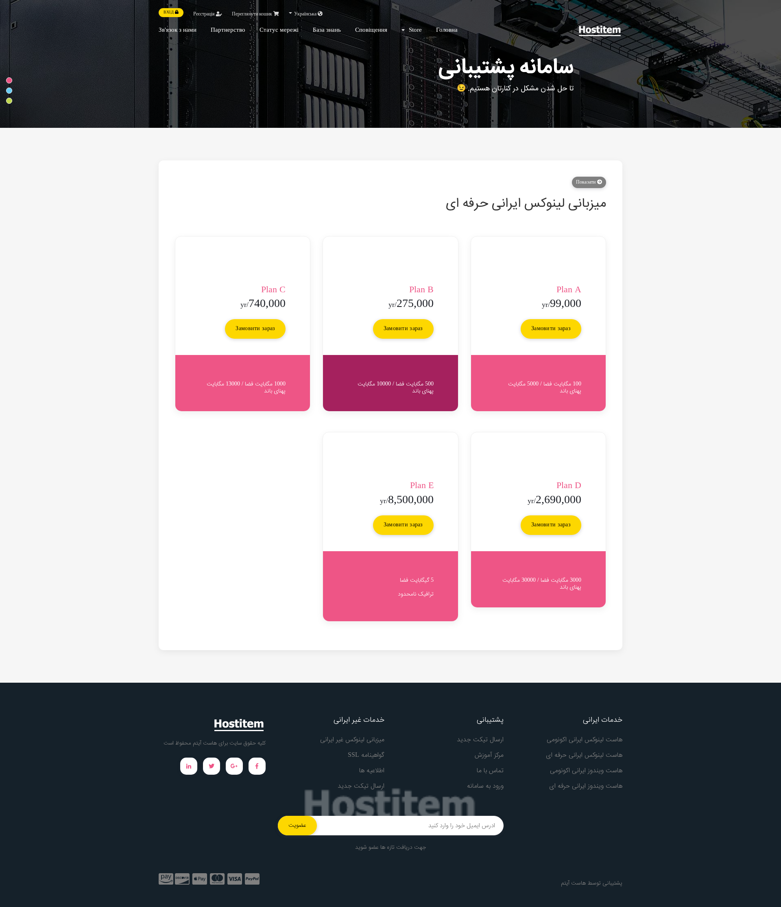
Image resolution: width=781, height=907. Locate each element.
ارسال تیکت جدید (480, 739)
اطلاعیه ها (371, 770)
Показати (586, 182)
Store (414, 30)
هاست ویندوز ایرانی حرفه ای (585, 786)
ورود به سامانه (485, 786)
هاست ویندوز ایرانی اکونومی (586, 770)
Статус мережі (279, 30)
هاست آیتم (573, 883)
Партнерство (228, 30)
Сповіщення (371, 30)
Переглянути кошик (252, 14)
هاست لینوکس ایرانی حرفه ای (584, 755)
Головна (447, 30)
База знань (327, 30)
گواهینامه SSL (366, 755)
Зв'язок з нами (177, 30)
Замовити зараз (551, 329)
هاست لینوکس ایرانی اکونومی (584, 739)
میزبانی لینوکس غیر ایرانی (352, 739)
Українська (305, 14)
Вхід (169, 12)
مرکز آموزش (489, 755)
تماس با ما (490, 770)
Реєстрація (204, 14)
